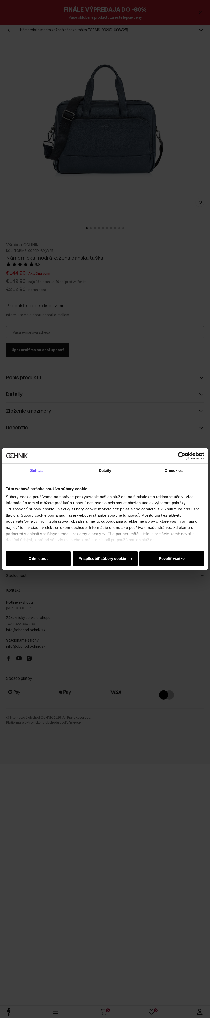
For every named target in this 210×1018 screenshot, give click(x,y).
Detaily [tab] (105, 470)
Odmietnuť (38, 558)
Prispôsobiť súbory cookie (102, 558)
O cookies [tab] (174, 470)
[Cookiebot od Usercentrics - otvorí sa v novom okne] (181, 456)
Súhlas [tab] (36, 470)
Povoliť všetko (172, 558)
